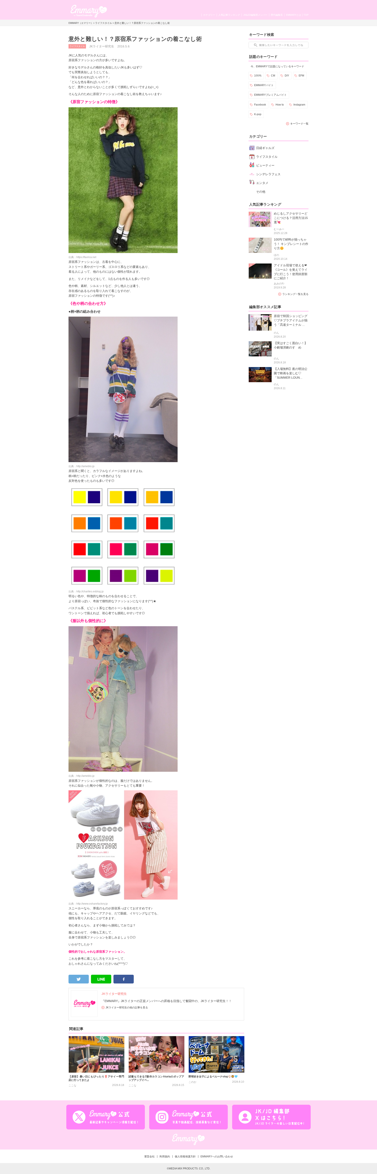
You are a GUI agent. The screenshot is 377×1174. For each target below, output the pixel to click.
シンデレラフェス (268, 174)
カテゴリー (209, 15)
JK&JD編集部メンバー (255, 15)
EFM (301, 75)
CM (273, 75)
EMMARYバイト (264, 85)
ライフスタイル (103, 23)
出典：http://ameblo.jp (81, 466)
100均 (257, 75)
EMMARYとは (293, 15)
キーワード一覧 (299, 123)
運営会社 (149, 1156)
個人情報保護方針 (185, 1156)
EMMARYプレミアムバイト (270, 94)
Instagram (299, 104)
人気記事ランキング (229, 15)
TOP (305, 15)
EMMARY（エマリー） (81, 23)
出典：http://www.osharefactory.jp (88, 903)
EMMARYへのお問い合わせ (216, 1156)
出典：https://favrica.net (82, 257)
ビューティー (265, 165)
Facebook (260, 104)
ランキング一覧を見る (295, 294)
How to (280, 104)
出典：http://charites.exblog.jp (86, 591)
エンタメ (262, 183)
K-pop (257, 114)
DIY (287, 75)
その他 (260, 191)
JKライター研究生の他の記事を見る (127, 1007)
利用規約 (164, 1156)
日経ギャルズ (265, 148)
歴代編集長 (277, 15)
